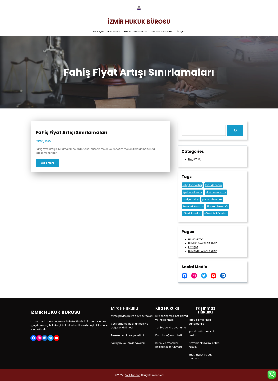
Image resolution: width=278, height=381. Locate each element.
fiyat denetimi (213, 185)
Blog (191, 159)
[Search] (235, 130)
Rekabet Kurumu (193, 206)
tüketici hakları (191, 213)
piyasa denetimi (212, 199)
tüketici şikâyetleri (215, 213)
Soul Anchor (132, 375)
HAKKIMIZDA (196, 239)
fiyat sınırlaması (192, 192)
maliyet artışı (190, 199)
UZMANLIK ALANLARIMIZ (202, 251)
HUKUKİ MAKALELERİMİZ (202, 243)
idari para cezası (216, 192)
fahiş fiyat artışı (192, 185)
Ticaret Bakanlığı (217, 206)
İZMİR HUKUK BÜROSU (139, 22)
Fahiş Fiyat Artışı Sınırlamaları (71, 132)
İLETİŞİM (193, 247)
